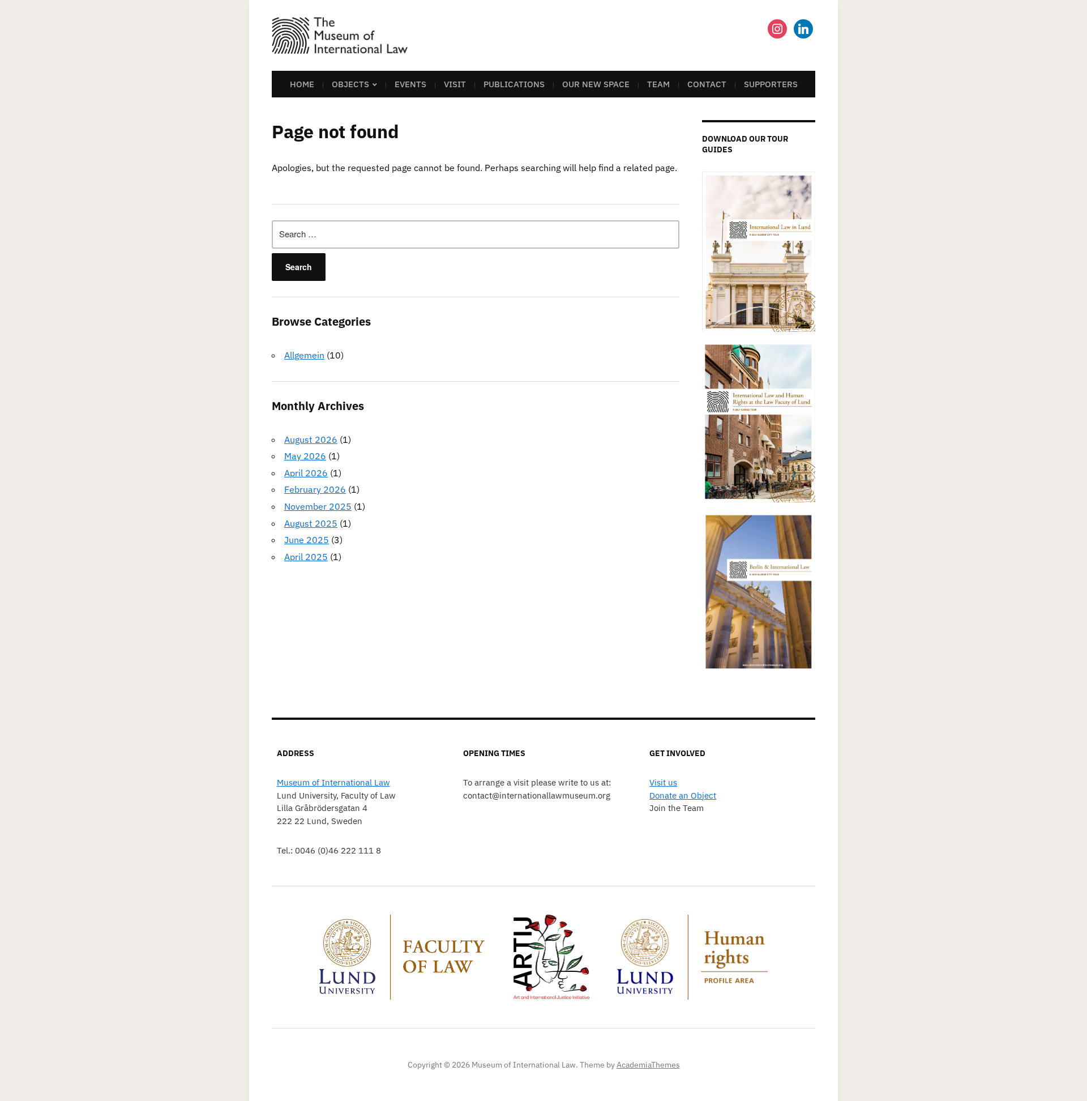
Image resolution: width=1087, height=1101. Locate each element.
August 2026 (310, 439)
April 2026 (306, 473)
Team (658, 84)
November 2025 (318, 506)
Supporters (771, 84)
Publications (514, 84)
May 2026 (305, 456)
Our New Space (596, 84)
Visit (455, 84)
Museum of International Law (333, 782)
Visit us (663, 782)
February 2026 (315, 489)
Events (410, 84)
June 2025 (306, 539)
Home (302, 84)
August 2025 (310, 523)
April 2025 (306, 556)
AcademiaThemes (648, 1065)
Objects (350, 84)
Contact (706, 84)
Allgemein (304, 355)
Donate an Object (682, 795)
